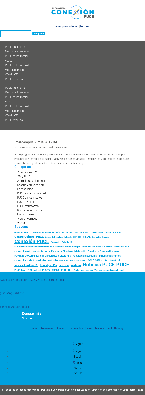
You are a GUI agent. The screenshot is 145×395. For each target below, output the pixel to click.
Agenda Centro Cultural (43, 232)
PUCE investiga (14, 79)
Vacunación (87, 270)
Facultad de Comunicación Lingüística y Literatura (42, 255)
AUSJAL (69, 232)
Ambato (61, 328)
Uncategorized (26, 214)
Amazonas (46, 328)
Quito (76, 270)
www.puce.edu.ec (66, 26)
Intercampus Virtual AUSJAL (36, 142)
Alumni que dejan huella (32, 180)
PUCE (122, 265)
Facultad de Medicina (110, 255)
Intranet (85, 26)
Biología (78, 232)
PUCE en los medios (17, 56)
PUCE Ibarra (20, 270)
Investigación (48, 265)
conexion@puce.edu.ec (14, 306)
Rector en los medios (30, 210)
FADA (82, 260)
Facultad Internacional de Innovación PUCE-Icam (57, 260)
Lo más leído (25, 189)
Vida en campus (14, 69)
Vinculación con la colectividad (109, 270)
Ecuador (96, 246)
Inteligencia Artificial (110, 260)
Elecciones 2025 (121, 247)
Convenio (55, 242)
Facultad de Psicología (24, 260)
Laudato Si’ (64, 265)
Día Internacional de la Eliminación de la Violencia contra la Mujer (47, 246)
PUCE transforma (15, 46)
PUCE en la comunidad (18, 65)
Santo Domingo (116, 328)
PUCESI (55, 270)
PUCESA (46, 270)
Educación (107, 247)
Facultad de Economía (85, 255)
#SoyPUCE (11, 74)
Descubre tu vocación (17, 51)
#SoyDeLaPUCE (22, 232)
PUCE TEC (66, 270)
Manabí (99, 328)
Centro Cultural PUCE (29, 236)
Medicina (76, 265)
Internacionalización (26, 265)
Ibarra (88, 328)
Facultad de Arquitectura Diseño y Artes (32, 251)
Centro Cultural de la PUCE (109, 232)
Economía (86, 247)
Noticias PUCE (99, 265)
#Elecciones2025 (27, 172)
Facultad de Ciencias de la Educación (68, 251)
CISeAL (87, 236)
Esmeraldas (76, 328)
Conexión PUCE (31, 241)
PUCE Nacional (34, 270)
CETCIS (77, 237)
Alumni (60, 232)
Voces (8, 60)
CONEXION (25, 147)
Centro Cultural (90, 232)
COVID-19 (67, 242)
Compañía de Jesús (100, 237)
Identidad (93, 260)
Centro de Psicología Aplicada (58, 237)
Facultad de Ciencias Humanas (103, 251)
